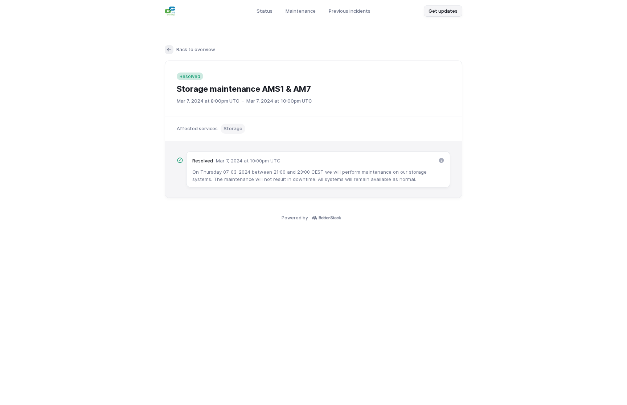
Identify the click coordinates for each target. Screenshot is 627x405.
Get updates (443, 11)
